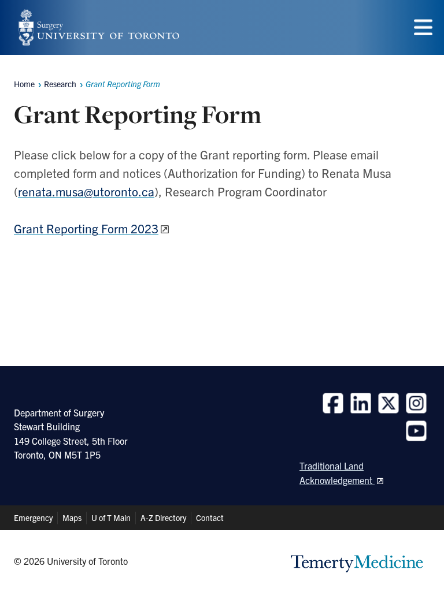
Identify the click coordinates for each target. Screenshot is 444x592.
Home (24, 84)
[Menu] (423, 27)
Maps (72, 517)
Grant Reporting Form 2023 (86, 228)
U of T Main (111, 517)
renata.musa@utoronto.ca (86, 191)
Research (60, 84)
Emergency (33, 517)
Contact (210, 517)
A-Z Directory (163, 517)
